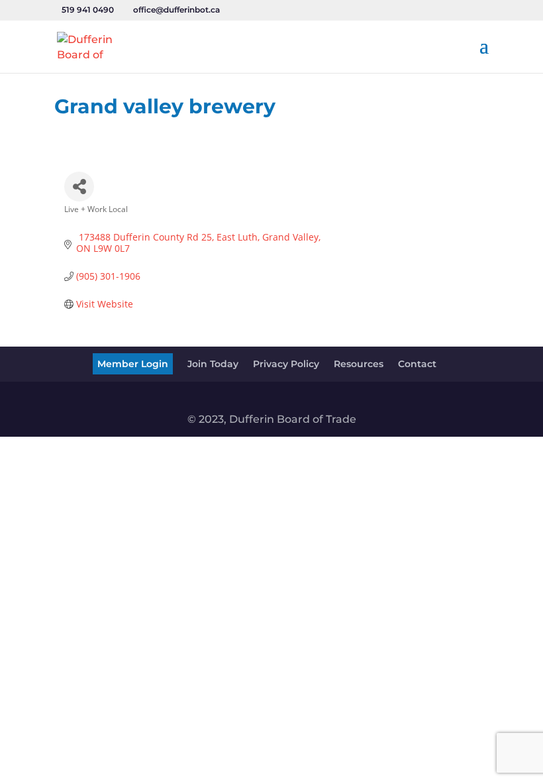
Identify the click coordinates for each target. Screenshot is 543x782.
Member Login (132, 364)
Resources (358, 364)
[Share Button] (79, 186)
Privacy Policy (286, 364)
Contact (417, 364)
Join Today (212, 364)
